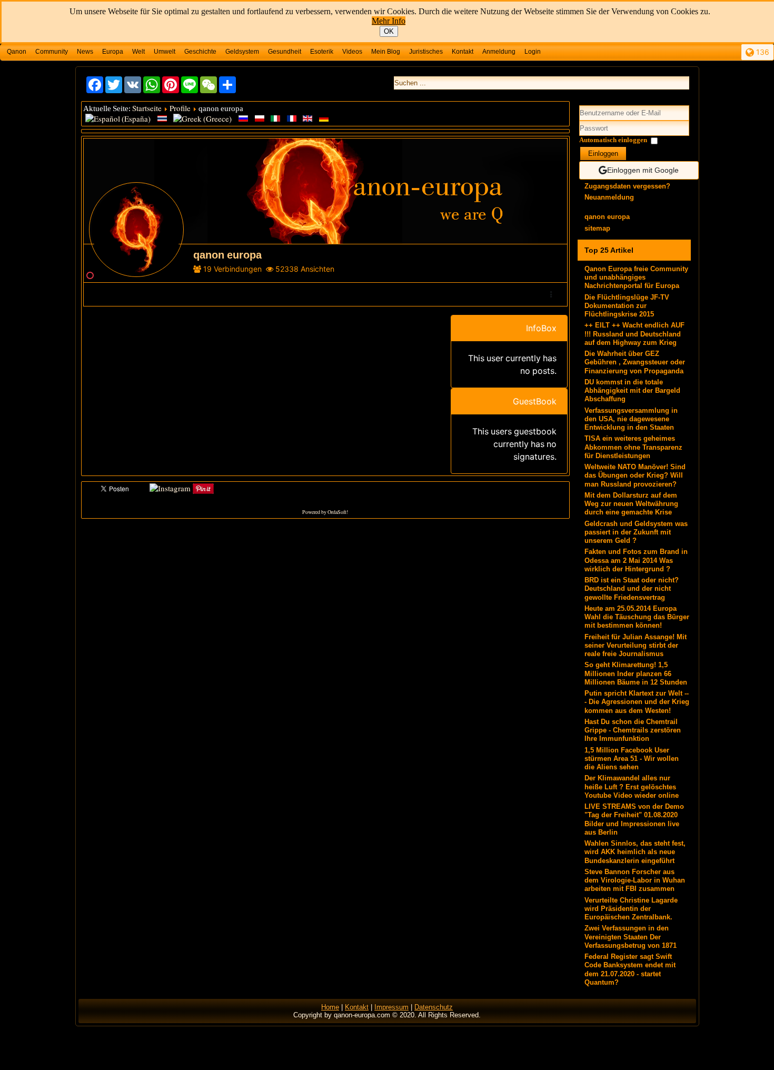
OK (389, 31)
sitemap (597, 228)
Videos (352, 51)
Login (532, 51)
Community (51, 51)
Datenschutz (433, 1007)
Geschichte (200, 51)
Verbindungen (238, 268)
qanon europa (607, 217)
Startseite (147, 108)
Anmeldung (498, 51)
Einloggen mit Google (643, 170)
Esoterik (321, 51)
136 (761, 51)
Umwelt (164, 51)
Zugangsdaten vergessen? (627, 186)
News (85, 51)
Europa (112, 51)
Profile (180, 108)
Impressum (391, 1007)
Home (330, 1007)
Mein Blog (385, 51)
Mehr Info (388, 20)
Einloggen (603, 153)
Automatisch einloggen (613, 140)
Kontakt (462, 51)
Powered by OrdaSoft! (325, 512)
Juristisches (426, 51)
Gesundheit (284, 51)
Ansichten (317, 268)
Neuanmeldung (609, 197)
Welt (138, 51)
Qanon (16, 51)
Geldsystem (242, 51)
